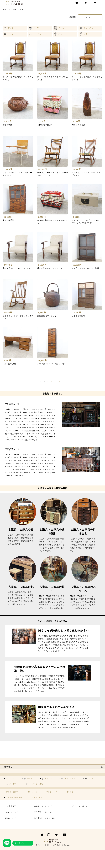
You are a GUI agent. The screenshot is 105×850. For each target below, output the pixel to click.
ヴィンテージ (71, 792)
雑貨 (85, 34)
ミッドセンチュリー (13, 797)
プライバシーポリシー (80, 806)
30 (60, 381)
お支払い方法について (43, 806)
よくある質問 (10, 806)
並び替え (73, 17)
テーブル (37, 34)
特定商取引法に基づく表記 (44, 818)
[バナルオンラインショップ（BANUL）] (40, 835)
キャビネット (89, 28)
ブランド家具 (36, 797)
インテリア (63, 34)
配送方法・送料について (44, 812)
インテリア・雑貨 (35, 784)
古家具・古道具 (11, 792)
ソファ (10, 34)
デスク (10, 28)
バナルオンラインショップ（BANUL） (50, 845)
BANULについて (11, 812)
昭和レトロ (32, 792)
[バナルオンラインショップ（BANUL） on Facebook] (64, 835)
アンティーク (51, 792)
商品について (10, 818)
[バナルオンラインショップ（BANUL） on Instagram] (48, 835)
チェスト (62, 28)
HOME (5, 9)
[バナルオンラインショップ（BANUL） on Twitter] (56, 835)
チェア (36, 28)
